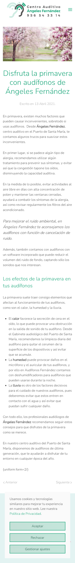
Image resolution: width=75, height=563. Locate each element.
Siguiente (63, 482)
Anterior (11, 482)
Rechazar (37, 537)
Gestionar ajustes (37, 549)
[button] (70, 9)
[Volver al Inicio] (37, 9)
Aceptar (37, 526)
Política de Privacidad (25, 514)
